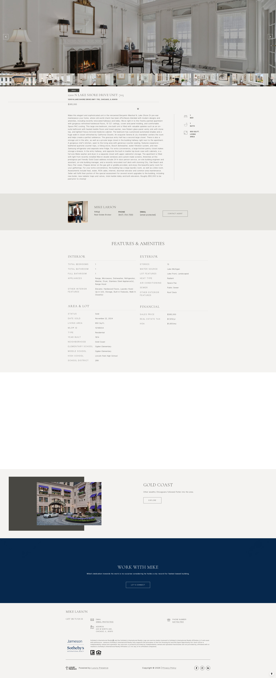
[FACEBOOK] (196, 668)
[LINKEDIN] (208, 668)
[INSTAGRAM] (202, 668)
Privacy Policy (169, 668)
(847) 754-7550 (125, 215)
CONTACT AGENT (175, 213)
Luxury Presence (99, 668)
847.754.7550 (178, 622)
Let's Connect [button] (138, 585)
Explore (152, 500)
